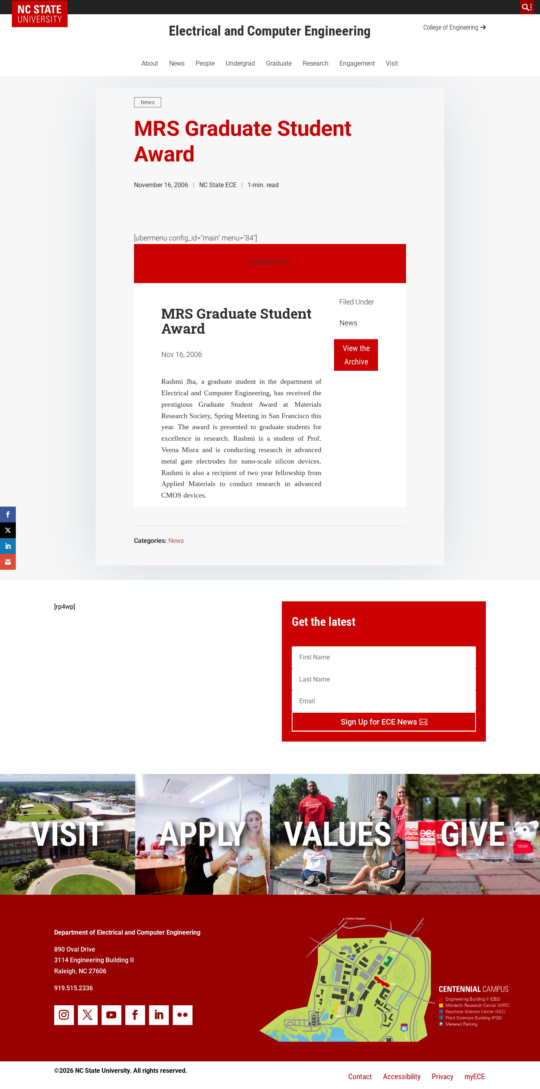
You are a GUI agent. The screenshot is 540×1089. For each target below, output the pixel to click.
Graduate (279, 63)
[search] (527, 7)
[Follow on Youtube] (111, 1015)
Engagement (357, 63)
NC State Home (42, 7)
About (150, 63)
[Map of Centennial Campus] (384, 1039)
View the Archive (356, 355)
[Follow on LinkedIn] (159, 1015)
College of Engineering (450, 27)
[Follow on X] (88, 1015)
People (205, 63)
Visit (392, 63)
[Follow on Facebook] (135, 1015)
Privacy (442, 1076)
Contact (360, 1076)
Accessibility (402, 1076)
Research (316, 63)
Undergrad (240, 63)
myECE (474, 1076)
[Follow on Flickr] (183, 1015)
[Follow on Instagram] (64, 1015)
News (177, 63)
